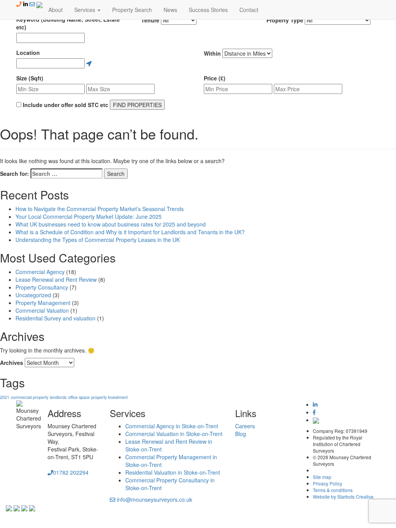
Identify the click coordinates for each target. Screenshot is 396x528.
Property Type (284, 20)
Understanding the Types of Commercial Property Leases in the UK (97, 240)
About (55, 10)
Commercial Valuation (42, 310)
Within (212, 53)
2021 (4, 397)
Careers (245, 426)
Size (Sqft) (29, 78)
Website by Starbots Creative (343, 496)
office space (79, 397)
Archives (11, 362)
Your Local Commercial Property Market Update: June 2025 (88, 216)
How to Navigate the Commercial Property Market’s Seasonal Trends (99, 209)
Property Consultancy (41, 287)
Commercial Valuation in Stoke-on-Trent (173, 434)
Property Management (42, 303)
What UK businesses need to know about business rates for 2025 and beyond (110, 224)
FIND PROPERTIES (137, 105)
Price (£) (214, 78)
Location (28, 52)
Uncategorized (33, 295)
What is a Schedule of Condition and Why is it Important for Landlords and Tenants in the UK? (130, 232)
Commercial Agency (40, 272)
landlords (58, 397)
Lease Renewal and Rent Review (56, 279)
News (170, 10)
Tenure (150, 20)
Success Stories (208, 10)
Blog (240, 434)
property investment (109, 397)
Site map (322, 476)
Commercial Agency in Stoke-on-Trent (171, 426)
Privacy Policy (327, 483)
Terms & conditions (333, 490)
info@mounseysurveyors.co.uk (153, 499)
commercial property (29, 397)
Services (85, 10)
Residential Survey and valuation (55, 318)
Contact (248, 10)
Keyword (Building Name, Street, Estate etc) (68, 23)
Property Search (132, 10)
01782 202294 (71, 472)
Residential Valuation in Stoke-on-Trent (172, 472)
